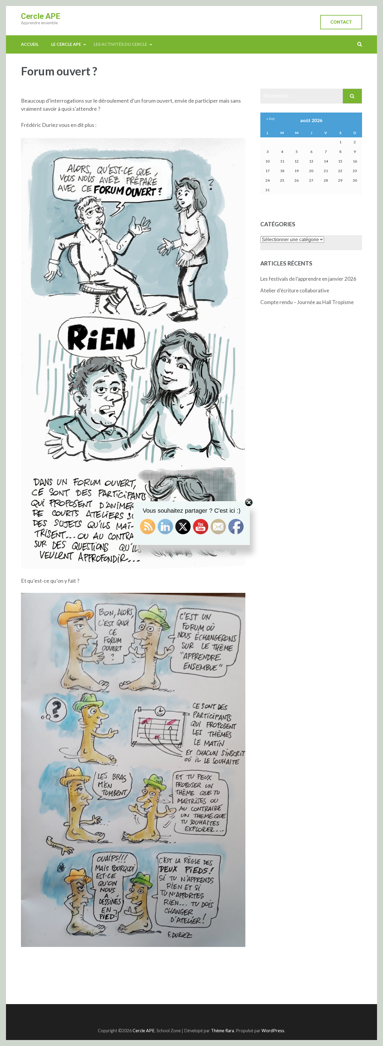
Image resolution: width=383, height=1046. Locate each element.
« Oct (270, 118)
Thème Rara (222, 1030)
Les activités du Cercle (120, 44)
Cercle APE (40, 16)
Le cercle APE (66, 44)
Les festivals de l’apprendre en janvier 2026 (308, 279)
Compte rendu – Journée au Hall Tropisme (307, 302)
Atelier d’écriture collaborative (294, 290)
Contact (341, 22)
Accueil (30, 44)
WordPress (273, 1030)
